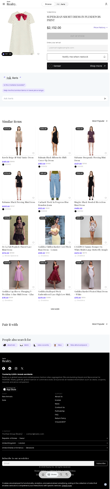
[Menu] (4, 4)
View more (55, 309)
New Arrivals (7, 396)
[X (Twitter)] (22, 368)
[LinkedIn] (9, 368)
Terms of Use (55, 471)
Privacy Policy (40, 471)
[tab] (61, 4)
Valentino (51, 12)
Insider (58, 400)
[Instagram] (15, 368)
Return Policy (60, 418)
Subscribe (101, 463)
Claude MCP (60, 422)
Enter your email (54, 43)
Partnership (60, 411)
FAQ (56, 414)
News (57, 404)
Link (43, 474)
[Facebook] (3, 368)
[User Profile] (106, 4)
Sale (4, 400)
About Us (59, 396)
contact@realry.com (35, 434)
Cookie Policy (70, 471)
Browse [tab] (48, 4)
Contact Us (60, 407)
